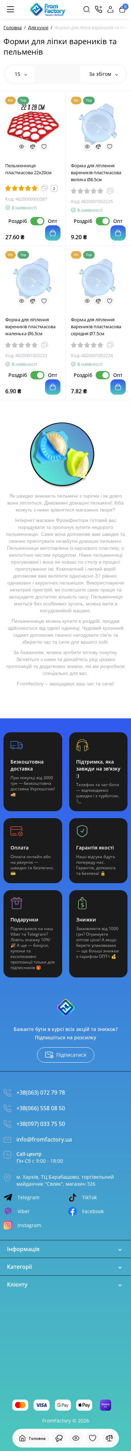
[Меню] (10, 9)
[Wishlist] (44, 147)
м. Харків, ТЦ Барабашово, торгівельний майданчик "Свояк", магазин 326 (65, 1180)
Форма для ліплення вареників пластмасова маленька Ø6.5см (30, 326)
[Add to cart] (52, 233)
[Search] (86, 9)
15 (18, 74)
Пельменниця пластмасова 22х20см (28, 169)
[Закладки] (92, 1438)
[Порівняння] (109, 1438)
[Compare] (33, 147)
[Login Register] (110, 9)
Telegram (28, 1197)
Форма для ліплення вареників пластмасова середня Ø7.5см (96, 326)
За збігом (100, 74)
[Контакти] (98, 9)
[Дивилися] (59, 1438)
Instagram (29, 1225)
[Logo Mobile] (48, 9)
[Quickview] (22, 147)
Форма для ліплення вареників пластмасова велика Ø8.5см (96, 172)
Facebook (93, 1211)
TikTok (89, 1197)
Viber (23, 1211)
